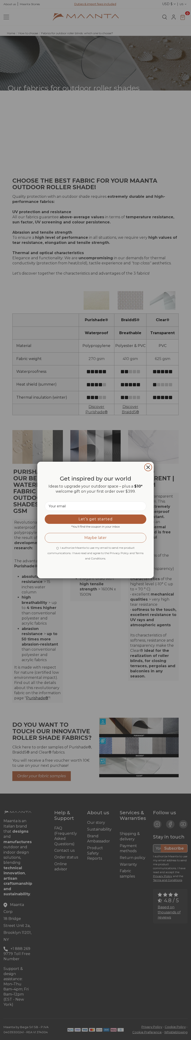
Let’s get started (95, 519)
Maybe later (95, 537)
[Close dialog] (148, 467)
